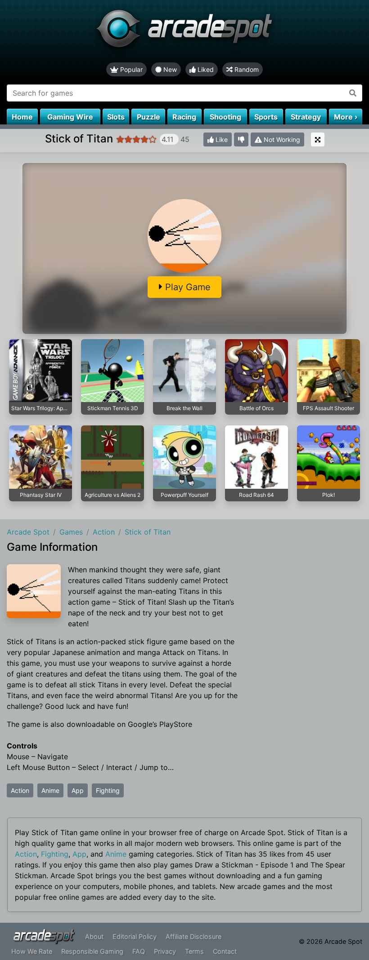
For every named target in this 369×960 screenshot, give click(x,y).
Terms (194, 951)
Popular (130, 69)
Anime (50, 790)
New (169, 69)
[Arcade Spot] (184, 31)
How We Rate (31, 951)
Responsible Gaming (92, 951)
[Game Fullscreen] (317, 139)
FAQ (138, 951)
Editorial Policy (134, 936)
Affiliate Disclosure (193, 936)
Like (221, 139)
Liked (205, 69)
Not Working (281, 139)
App (78, 790)
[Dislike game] (241, 139)
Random (246, 69)
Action (20, 790)
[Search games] (353, 93)
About (94, 936)
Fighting (108, 790)
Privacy (165, 951)
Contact (225, 951)
